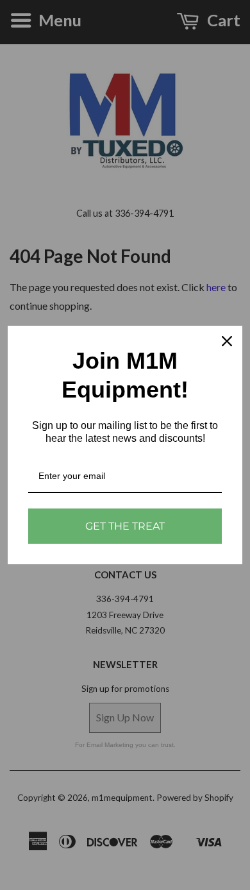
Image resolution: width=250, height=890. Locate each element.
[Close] (227, 341)
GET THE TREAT (125, 526)
